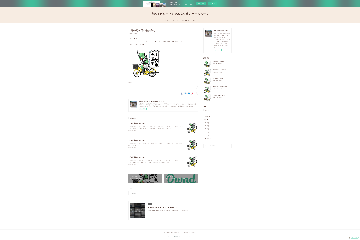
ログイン (212, 3)
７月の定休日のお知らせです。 (137, 123)
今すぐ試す (201, 3)
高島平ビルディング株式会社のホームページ (180, 14)
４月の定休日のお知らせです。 (221, 86)
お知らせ (175, 20)
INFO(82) (130, 82)
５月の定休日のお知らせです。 (137, 157)
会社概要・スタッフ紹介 (188, 20)
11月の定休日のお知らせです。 (221, 95)
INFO (207, 110)
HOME (167, 20)
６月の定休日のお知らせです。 (137, 140)
